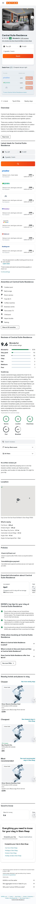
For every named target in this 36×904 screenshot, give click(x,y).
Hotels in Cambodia (28, 896)
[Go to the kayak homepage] (12, 3)
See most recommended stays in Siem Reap (27, 759)
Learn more (6, 263)
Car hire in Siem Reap (11, 848)
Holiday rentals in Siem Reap (13, 855)
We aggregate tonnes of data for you (14, 884)
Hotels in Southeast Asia (11, 898)
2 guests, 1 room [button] (9, 51)
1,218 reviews (24, 38)
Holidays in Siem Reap (11, 850)
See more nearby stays (28, 681)
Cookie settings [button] (5, 272)
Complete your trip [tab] (10, 837)
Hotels (11, 896)
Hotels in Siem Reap (11, 853)
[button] (3, 3)
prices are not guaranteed (9, 875)
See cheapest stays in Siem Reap (28, 720)
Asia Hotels (18, 896)
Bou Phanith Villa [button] (7, 745)
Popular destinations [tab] (25, 837)
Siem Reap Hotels (24, 898)
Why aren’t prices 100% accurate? (14, 887)
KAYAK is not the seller (10, 880)
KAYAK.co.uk (4, 896)
